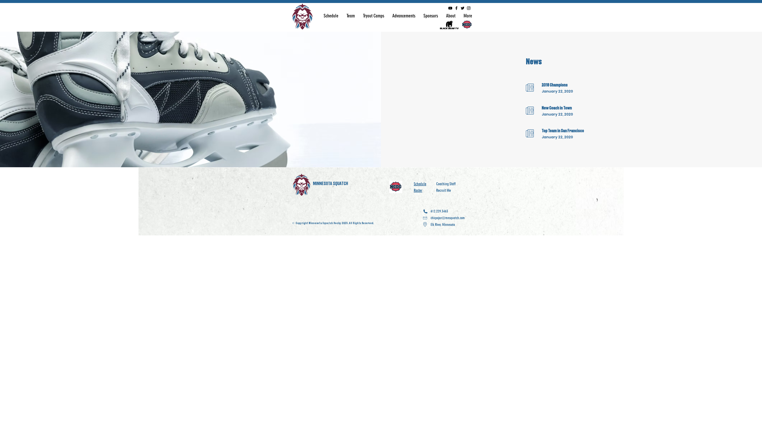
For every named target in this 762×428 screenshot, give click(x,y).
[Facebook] (456, 8)
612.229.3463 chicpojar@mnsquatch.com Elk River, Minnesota (448, 218)
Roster (418, 190)
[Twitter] (462, 8)
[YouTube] (450, 8)
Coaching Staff (446, 184)
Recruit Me (443, 190)
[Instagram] (468, 8)
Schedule (420, 184)
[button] (331, 16)
